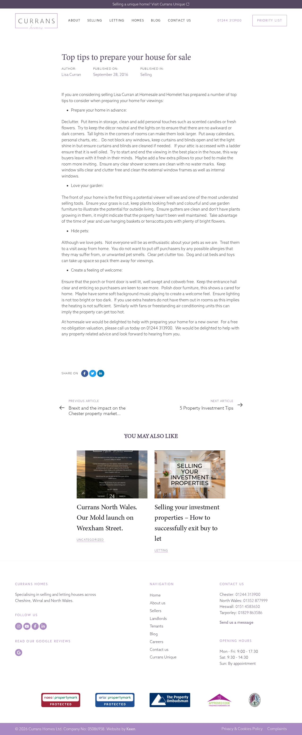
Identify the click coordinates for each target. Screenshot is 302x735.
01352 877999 (255, 600)
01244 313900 (247, 594)
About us (157, 603)
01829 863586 (250, 612)
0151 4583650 (247, 606)
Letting (161, 550)
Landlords (158, 618)
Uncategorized (90, 539)
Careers (156, 641)
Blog (154, 633)
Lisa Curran (71, 74)
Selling (146, 74)
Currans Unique (163, 657)
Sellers (155, 610)
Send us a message (236, 622)
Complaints (277, 728)
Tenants (156, 626)
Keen (130, 728)
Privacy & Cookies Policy (242, 728)
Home (155, 595)
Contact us (159, 649)
